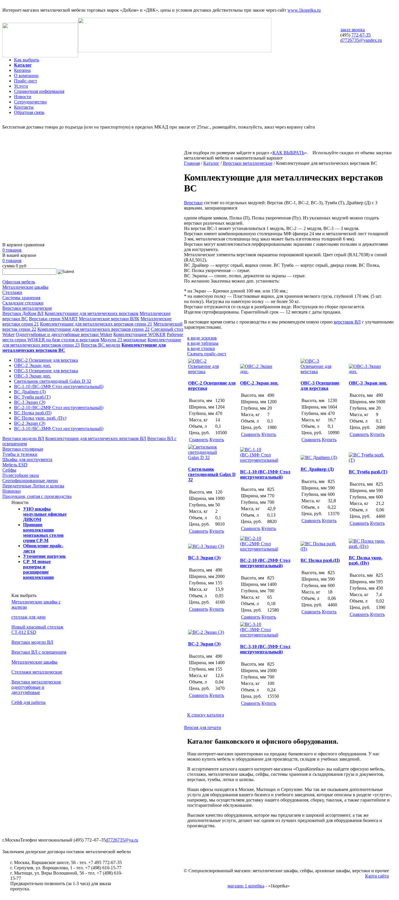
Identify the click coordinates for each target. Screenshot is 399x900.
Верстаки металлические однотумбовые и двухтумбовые (36, 687)
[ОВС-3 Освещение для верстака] (320, 371)
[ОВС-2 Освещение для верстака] (207, 371)
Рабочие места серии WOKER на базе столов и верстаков (92, 337)
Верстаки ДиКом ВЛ (23, 313)
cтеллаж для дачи (28, 617)
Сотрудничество (30, 101)
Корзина (22, 70)
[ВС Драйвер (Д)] (319, 457)
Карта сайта (377, 875)
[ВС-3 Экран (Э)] (206, 546)
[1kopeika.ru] (40, 55)
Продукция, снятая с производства (37, 496)
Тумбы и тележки (19, 454)
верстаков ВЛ (347, 321)
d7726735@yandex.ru (361, 40)
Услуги (21, 86)
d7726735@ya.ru (122, 839)
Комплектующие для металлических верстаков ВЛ (95, 438)
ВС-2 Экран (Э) (29, 423)
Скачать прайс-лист (206, 353)
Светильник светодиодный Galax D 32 (52, 381)
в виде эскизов (202, 337)
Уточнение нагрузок (44, 556)
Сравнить (198, 439)
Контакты (24, 107)
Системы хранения (21, 297)
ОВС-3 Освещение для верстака (46, 370)
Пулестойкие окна (20, 475)
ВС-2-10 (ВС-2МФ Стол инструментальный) (58, 407)
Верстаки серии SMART (53, 318)
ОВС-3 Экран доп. (32, 375)
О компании (26, 75)
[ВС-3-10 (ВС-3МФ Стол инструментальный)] (259, 634)
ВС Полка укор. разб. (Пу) (40, 418)
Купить (216, 439)
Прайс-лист (25, 80)
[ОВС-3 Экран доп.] (368, 371)
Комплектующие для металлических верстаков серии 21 (96, 323)
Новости (22, 96)
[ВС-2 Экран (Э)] (206, 632)
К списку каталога (205, 714)
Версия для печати (202, 727)
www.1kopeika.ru (304, 10)
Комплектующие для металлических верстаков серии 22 (93, 329)
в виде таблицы (202, 343)
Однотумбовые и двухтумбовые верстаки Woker (64, 334)
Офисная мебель (18, 281)
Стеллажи (12, 292)
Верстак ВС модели (100, 344)
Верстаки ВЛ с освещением (38, 652)
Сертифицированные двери (30, 480)
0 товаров (12, 250)
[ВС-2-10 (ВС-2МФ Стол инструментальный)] (259, 548)
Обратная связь (29, 112)
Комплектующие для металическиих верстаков (91, 313)
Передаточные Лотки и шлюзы (33, 485)
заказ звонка (352, 29)
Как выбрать (26, 59)
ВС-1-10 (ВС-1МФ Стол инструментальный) (58, 386)
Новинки (11, 491)
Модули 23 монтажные (123, 339)
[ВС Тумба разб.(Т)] (368, 460)
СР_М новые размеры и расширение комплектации (38, 569)
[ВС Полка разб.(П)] (320, 548)
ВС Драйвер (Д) (30, 391)
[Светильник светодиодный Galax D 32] (207, 457)
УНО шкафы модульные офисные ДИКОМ (45, 514)
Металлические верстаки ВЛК (109, 318)
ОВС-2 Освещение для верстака (46, 360)
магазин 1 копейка (246, 885)
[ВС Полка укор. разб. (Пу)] (368, 546)
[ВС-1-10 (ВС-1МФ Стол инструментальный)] (259, 460)
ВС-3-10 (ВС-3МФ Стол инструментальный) (58, 428)
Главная (192, 163)
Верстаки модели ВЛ (23, 438)
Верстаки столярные (22, 448)
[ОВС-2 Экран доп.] (259, 371)
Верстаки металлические (27, 308)
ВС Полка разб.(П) (32, 412)
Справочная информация (39, 91)
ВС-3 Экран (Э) (29, 402)
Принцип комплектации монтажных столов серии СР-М (43, 532)
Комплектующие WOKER (139, 334)
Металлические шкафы (25, 287)
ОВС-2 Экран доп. (32, 365)
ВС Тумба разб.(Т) (32, 396)
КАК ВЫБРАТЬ (288, 152)
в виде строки (201, 348)
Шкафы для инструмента (27, 459)
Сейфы (9, 470)
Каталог (23, 65)
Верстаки (193, 202)
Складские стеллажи (23, 302)
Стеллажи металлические (36, 671)
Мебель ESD (14, 464)
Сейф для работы (28, 702)
